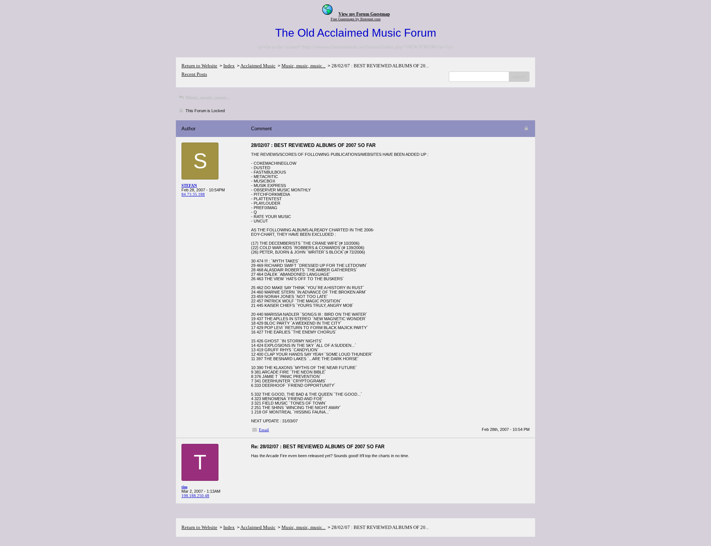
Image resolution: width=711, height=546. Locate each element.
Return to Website (199, 65)
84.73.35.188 (193, 194)
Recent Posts (194, 74)
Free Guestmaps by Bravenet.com (356, 19)
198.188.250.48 (195, 495)
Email (264, 430)
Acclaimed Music (258, 65)
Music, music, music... (303, 65)
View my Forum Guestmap (364, 14)
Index (229, 65)
